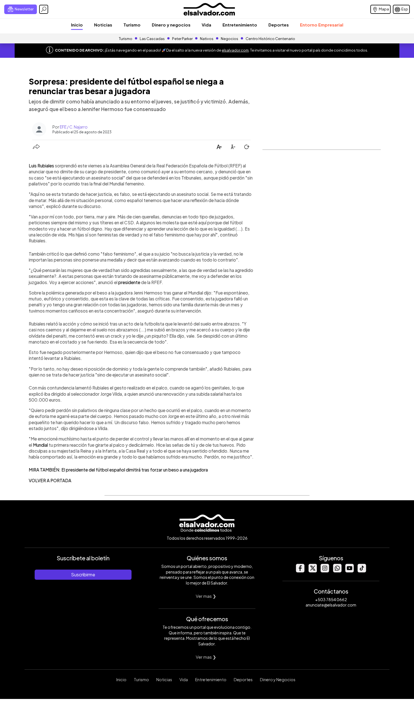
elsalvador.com (235, 50)
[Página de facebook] (299, 571)
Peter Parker (182, 38)
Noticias (103, 24)
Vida (206, 24)
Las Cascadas (152, 38)
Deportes (278, 24)
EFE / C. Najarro (74, 126)
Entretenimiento (239, 24)
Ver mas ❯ (206, 596)
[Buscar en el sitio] (43, 9)
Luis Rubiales (41, 165)
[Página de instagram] (324, 571)
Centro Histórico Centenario (270, 38)
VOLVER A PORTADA (50, 480)
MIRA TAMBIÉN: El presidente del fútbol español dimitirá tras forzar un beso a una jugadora (118, 469)
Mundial (40, 445)
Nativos (206, 38)
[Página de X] (312, 571)
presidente (129, 282)
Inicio (77, 24)
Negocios (229, 38)
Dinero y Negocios (277, 679)
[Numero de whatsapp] (337, 571)
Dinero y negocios (171, 24)
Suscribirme (83, 574)
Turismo (132, 24)
